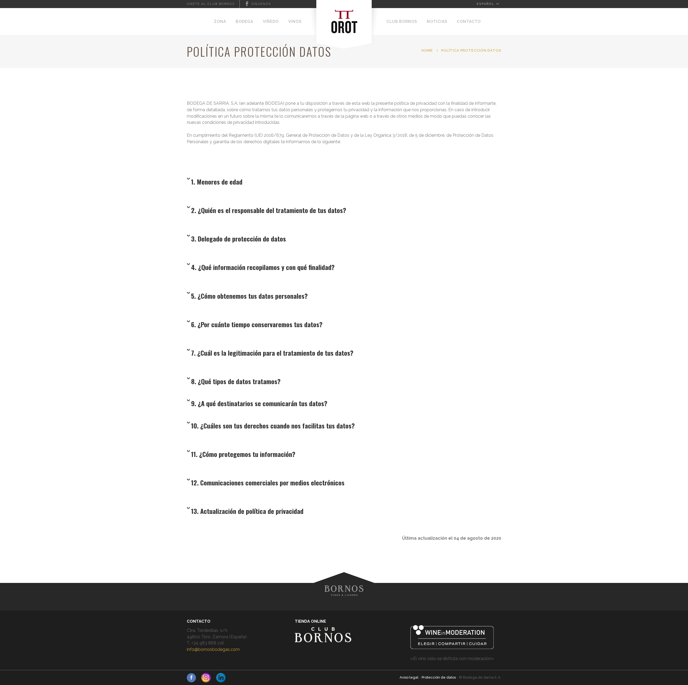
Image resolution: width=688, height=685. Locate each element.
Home (427, 50)
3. (238, 238)
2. (268, 210)
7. (272, 353)
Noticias (437, 21)
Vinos (295, 21)
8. (236, 381)
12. (268, 482)
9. (259, 403)
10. (273, 425)
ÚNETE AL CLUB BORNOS (211, 4)
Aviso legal (409, 677)
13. (247, 511)
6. (256, 324)
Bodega (244, 21)
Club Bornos (401, 21)
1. (216, 181)
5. (249, 296)
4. (263, 267)
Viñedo (271, 21)
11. (243, 454)
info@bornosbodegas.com (213, 649)
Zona (220, 21)
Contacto (469, 21)
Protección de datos (439, 677)
